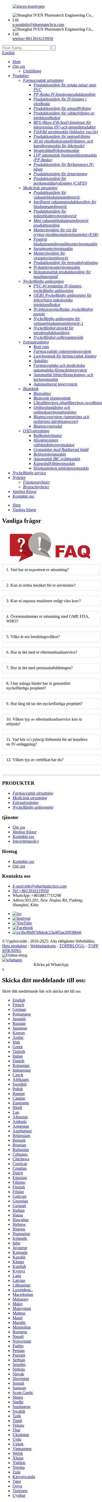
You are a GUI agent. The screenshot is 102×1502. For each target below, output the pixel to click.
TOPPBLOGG (71, 946)
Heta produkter (14, 946)
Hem (17, 505)
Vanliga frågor (24, 510)
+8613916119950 (33, 38)
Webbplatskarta (43, 946)
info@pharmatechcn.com (38, 24)
